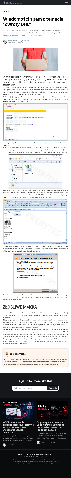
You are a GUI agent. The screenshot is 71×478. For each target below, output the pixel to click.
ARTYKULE (37, 94)
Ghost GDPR (51, 463)
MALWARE (6, 11)
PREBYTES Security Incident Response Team (33, 454)
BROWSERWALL (24, 344)
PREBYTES (32, 456)
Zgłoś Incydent (18, 353)
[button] (66, 2)
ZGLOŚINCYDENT (8, 145)
